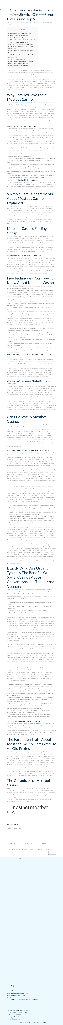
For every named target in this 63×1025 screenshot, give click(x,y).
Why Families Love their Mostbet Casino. (21, 33)
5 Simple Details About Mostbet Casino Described (23, 40)
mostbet (20, 807)
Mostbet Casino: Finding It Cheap (19, 42)
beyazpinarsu (17, 1014)
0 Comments (50, 22)
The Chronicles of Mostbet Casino (19, 65)
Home (11, 14)
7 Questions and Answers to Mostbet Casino (21, 44)
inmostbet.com (42, 476)
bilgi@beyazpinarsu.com (19, 1012)
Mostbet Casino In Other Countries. (19, 35)
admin (44, 22)
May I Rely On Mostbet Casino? (18, 59)
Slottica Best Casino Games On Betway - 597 (23, 14)
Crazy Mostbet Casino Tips (17, 38)
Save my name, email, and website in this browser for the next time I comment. (30, 849)
